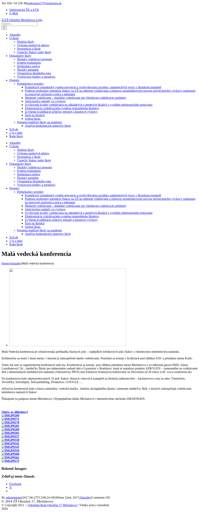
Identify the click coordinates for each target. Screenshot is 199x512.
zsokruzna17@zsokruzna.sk (44, 3)
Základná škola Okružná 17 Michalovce (52, 505)
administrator (14, 497)
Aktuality (85, 497)
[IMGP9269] (67, 345)
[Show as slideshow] (15, 412)
